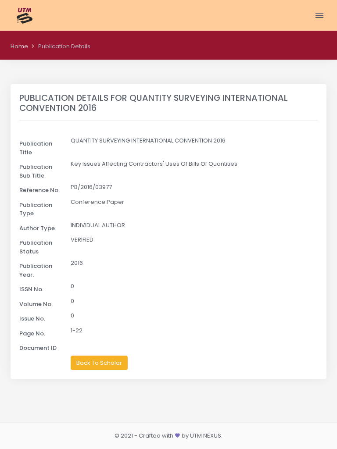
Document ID (38, 348)
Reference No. (39, 190)
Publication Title (35, 148)
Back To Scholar (99, 363)
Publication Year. (35, 270)
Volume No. (36, 304)
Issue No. (32, 318)
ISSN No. (31, 289)
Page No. (32, 333)
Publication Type (35, 209)
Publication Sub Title (35, 171)
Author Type (37, 228)
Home (19, 46)
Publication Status (35, 247)
